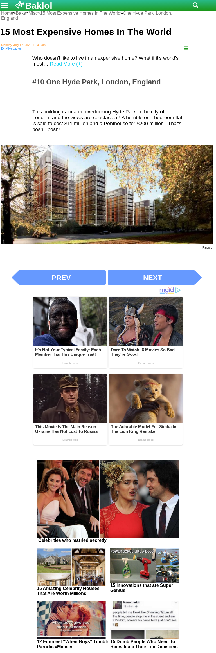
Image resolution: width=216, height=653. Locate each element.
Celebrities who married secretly (72, 540)
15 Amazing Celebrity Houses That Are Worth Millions (68, 591)
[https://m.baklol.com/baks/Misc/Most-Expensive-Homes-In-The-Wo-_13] (186, 48)
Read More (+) (66, 64)
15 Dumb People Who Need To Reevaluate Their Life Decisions (144, 644)
